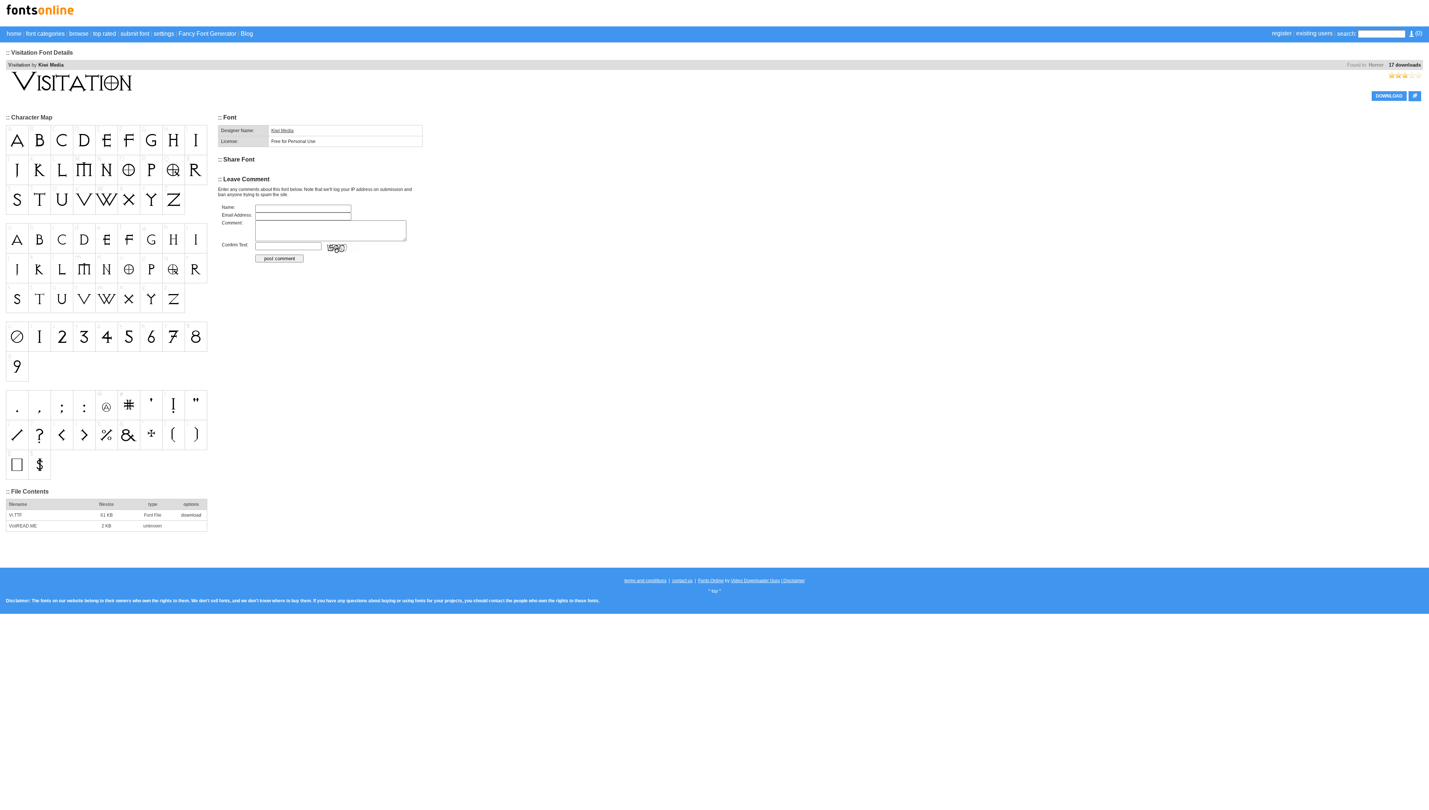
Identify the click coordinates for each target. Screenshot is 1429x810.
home (14, 34)
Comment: (232, 223)
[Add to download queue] (1415, 96)
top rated (104, 34)
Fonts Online (711, 580)
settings (164, 34)
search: (1346, 34)
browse (79, 34)
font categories (45, 34)
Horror (1376, 65)
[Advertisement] (1336, 14)
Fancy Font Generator (207, 34)
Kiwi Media (51, 65)
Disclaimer (793, 580)
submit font (135, 34)
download (191, 515)
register (1282, 33)
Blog (247, 34)
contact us (682, 580)
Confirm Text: (235, 245)
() (1418, 33)
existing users (1314, 33)
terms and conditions (645, 580)
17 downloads (1405, 65)
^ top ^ (714, 591)
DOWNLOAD (1389, 96)
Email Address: (237, 215)
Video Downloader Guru (755, 580)
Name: (228, 207)
